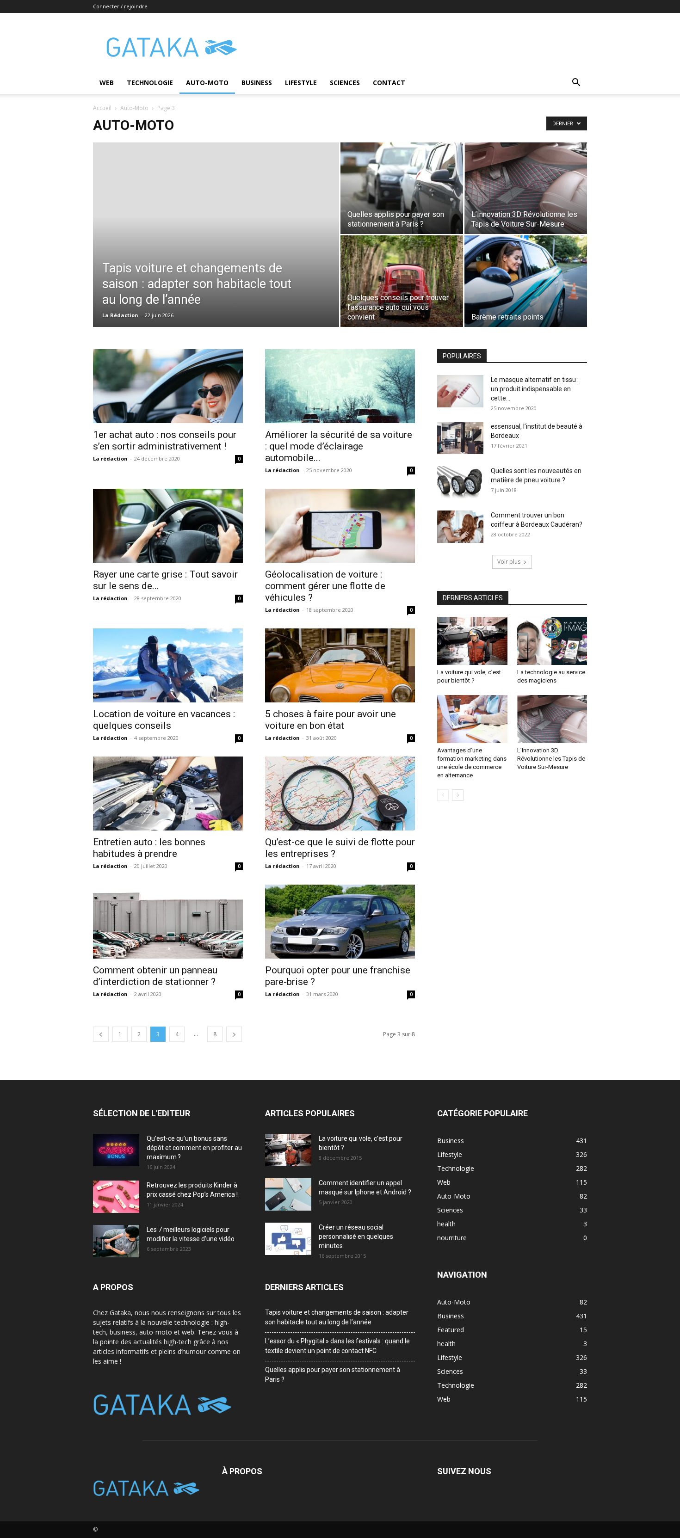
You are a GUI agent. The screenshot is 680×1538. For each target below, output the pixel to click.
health (446, 1343)
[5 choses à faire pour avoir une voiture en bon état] (340, 665)
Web (106, 82)
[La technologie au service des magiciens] (552, 641)
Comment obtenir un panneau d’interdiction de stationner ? (155, 976)
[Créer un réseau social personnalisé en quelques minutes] (288, 1239)
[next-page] (234, 1034)
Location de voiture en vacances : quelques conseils (164, 719)
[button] (576, 83)
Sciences (345, 82)
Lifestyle (301, 82)
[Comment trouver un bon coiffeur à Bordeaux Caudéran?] (460, 527)
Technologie (150, 82)
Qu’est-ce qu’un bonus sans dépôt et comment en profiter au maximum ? (194, 1148)
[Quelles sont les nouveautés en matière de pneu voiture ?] (460, 482)
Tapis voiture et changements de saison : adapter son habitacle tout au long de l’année (336, 1317)
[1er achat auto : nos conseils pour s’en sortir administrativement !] (168, 386)
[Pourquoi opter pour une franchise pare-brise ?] (340, 922)
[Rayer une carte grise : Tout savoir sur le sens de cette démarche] (168, 526)
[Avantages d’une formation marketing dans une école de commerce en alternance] (472, 719)
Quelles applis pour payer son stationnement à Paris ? (332, 1374)
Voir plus (508, 562)
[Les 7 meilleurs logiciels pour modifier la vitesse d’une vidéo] (116, 1241)
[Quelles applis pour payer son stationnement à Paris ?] (401, 188)
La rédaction (110, 458)
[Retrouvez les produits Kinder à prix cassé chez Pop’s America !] (116, 1197)
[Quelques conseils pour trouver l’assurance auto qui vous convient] (401, 281)
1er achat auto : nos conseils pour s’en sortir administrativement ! (164, 440)
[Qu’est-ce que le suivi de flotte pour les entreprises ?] (340, 794)
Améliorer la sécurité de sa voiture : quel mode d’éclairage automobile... (338, 446)
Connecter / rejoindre (120, 6)
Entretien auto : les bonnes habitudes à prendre (149, 848)
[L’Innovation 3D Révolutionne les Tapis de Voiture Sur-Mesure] (525, 188)
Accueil (102, 108)
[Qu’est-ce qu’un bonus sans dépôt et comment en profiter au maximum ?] (116, 1150)
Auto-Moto (207, 82)
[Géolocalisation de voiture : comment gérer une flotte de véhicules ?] (340, 526)
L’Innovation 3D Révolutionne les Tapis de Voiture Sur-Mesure (551, 758)
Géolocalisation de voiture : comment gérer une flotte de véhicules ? (325, 586)
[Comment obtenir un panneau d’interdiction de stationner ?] (168, 922)
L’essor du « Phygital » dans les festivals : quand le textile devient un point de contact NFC (337, 1345)
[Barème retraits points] (525, 281)
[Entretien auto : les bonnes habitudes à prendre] (168, 794)
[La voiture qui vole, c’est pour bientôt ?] (472, 641)
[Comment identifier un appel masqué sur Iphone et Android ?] (288, 1194)
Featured (450, 1329)
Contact (389, 82)
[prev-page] (101, 1034)
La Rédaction (120, 315)
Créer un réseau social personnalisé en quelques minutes (356, 1236)
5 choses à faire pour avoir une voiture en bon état (330, 719)
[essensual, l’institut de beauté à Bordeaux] (460, 438)
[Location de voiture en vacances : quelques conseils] (168, 665)
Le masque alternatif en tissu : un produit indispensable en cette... (535, 389)
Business (256, 82)
